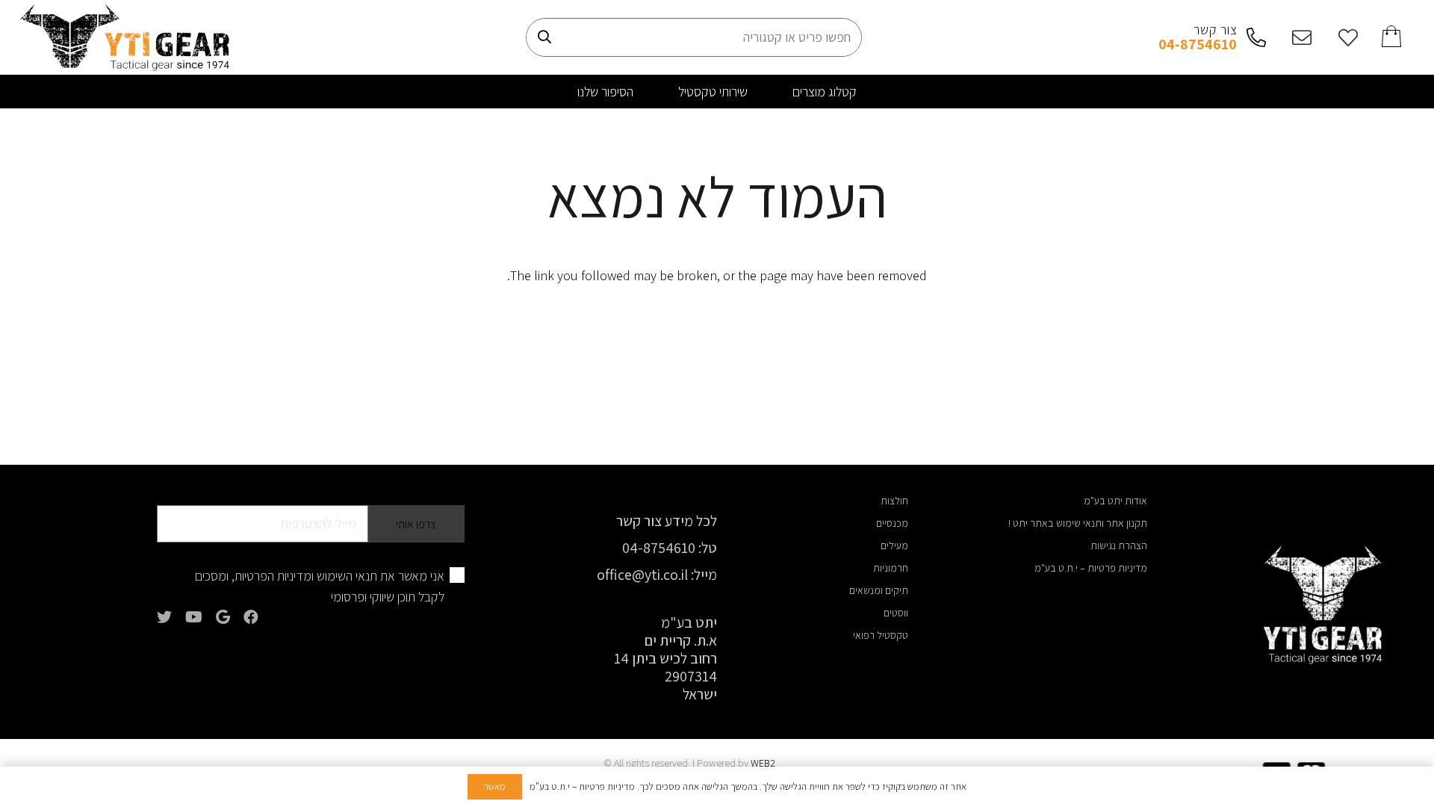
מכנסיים (892, 523)
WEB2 (763, 763)
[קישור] (124, 37)
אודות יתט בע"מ (1115, 500)
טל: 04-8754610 (669, 547)
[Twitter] (164, 617)
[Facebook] (250, 617)
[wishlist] (1343, 37)
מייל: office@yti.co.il (657, 574)
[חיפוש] (544, 37)
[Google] (223, 617)
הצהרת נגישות (1118, 545)
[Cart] (1392, 37)
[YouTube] (193, 617)
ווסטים (896, 612)
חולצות (894, 500)
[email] (1298, 37)
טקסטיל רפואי (880, 635)
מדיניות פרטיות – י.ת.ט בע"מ (1090, 568)
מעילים (894, 545)
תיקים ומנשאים (878, 590)
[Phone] (1251, 37)
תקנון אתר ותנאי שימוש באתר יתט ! (1077, 523)
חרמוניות (890, 568)
